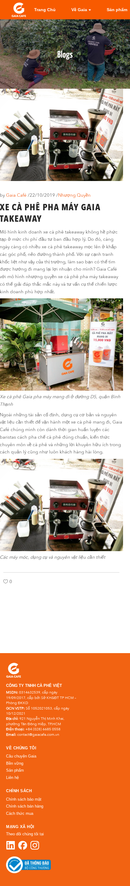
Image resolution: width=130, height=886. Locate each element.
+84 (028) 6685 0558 (42, 729)
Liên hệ (12, 777)
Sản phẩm (15, 770)
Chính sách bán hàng (24, 806)
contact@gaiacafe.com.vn (38, 734)
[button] (112, 868)
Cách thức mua (19, 813)
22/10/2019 (43, 195)
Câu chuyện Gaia (21, 756)
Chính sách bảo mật (23, 799)
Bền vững (14, 763)
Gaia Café (17, 195)
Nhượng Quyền (74, 195)
